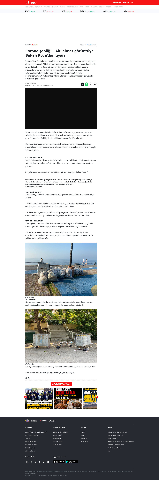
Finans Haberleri (30, 441)
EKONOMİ (55, 7)
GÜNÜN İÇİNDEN (72, 7)
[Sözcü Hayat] (43, 421)
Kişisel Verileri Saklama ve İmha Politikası (121, 441)
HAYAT (87, 7)
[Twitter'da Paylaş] (82, 84)
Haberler (28, 428)
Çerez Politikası (113, 438)
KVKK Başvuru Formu (114, 448)
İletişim (83, 432)
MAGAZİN (94, 7)
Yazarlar (27, 438)
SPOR (81, 7)
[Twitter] (35, 462)
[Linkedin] (48, 462)
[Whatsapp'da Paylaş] (86, 84)
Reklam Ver (84, 438)
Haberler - (28, 45)
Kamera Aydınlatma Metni (116, 445)
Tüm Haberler (57, 445)
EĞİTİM (108, 7)
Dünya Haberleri (30, 451)
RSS (109, 451)
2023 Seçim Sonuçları (32, 435)
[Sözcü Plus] (52, 421)
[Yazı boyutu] (95, 84)
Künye (82, 435)
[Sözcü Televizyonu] (27, 420)
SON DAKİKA (29, 7)
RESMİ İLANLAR (118, 7)
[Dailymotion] (44, 462)
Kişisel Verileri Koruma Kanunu (117, 432)
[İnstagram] (27, 462)
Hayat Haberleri (30, 448)
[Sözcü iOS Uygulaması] (59, 462)
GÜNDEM (47, 7)
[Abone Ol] (92, 44)
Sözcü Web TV (57, 435)
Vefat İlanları (85, 441)
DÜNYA (62, 7)
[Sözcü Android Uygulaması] (72, 462)
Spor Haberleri (57, 438)
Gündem (35, 45)
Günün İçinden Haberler (60, 432)
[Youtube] (39, 462)
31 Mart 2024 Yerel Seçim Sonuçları (36, 432)
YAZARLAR (38, 7)
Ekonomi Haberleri (31, 445)
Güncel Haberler (59, 428)
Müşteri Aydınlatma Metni (116, 435)
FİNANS (101, 7)
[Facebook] (31, 462)
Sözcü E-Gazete (57, 441)
